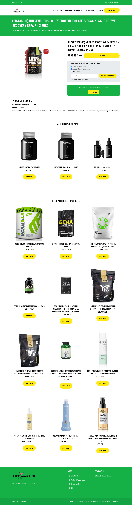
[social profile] (21, 2)
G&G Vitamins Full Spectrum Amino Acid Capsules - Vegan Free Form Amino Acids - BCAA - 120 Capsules (66, 373)
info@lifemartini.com (111, 2)
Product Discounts (79, 67)
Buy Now (101, 56)
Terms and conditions (92, 501)
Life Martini (57, 10)
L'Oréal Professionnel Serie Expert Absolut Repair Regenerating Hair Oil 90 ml (103, 438)
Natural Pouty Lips (73, 10)
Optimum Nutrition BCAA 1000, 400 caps (29, 306)
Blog (100, 10)
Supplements (26, 104)
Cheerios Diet (90, 10)
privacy (75, 79)
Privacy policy (106, 501)
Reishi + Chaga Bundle (102, 167)
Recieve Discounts (108, 76)
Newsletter (76, 71)
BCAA (34, 104)
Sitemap (116, 501)
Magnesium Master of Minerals (66, 167)
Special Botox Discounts (81, 69)
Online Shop (112, 10)
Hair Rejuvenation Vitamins (29, 167)
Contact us (79, 501)
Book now (93, 92)
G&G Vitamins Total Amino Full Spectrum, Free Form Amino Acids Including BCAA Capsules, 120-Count (66, 309)
